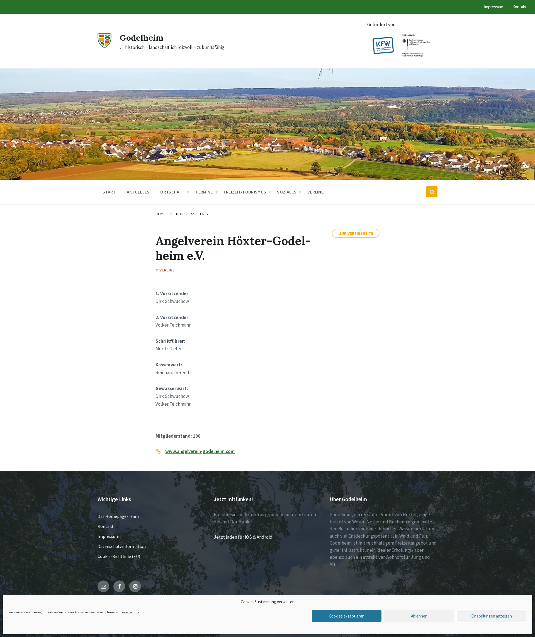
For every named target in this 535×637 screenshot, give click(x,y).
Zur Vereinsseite (356, 233)
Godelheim (142, 37)
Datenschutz (130, 612)
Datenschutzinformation (122, 546)
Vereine (167, 270)
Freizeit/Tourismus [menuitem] (245, 192)
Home (160, 213)
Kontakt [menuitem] (519, 6)
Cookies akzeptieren (346, 616)
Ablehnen (419, 616)
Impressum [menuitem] (493, 6)
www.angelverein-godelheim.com (200, 451)
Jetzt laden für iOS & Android (243, 537)
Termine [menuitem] (204, 192)
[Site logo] (104, 46)
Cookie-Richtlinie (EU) (119, 556)
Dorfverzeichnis (192, 213)
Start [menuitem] (109, 192)
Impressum (108, 536)
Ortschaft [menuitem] (172, 192)
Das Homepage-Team (118, 516)
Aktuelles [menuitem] (138, 192)
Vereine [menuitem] (315, 192)
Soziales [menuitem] (286, 192)
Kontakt (106, 526)
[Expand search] (431, 191)
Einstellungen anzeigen (491, 616)
